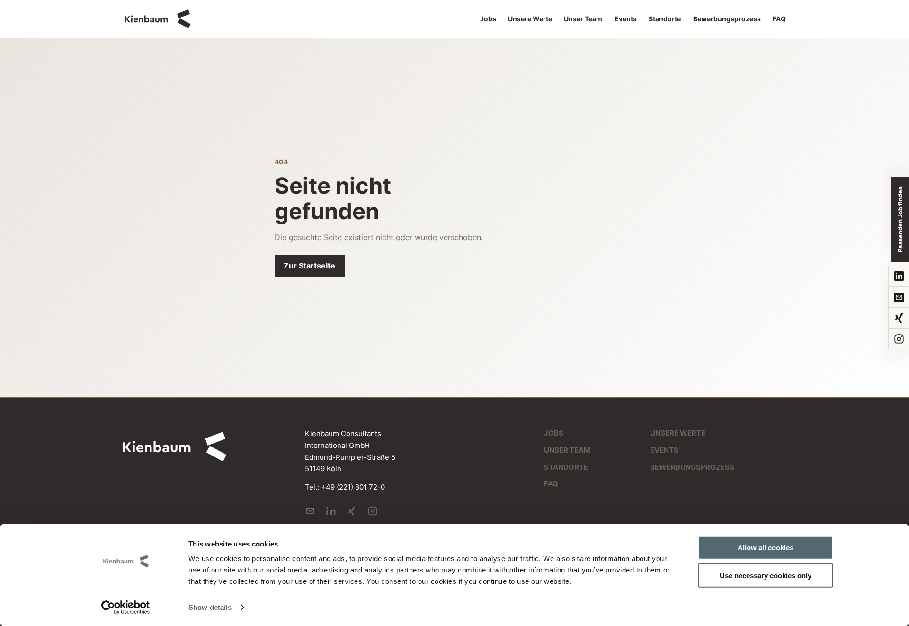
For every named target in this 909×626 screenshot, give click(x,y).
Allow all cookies (765, 548)
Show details (210, 607)
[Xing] (898, 317)
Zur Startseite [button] (309, 265)
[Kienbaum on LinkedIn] (331, 511)
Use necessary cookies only (765, 575)
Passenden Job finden (900, 219)
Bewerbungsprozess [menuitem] (727, 19)
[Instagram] (898, 338)
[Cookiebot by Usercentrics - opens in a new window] (125, 607)
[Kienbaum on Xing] (352, 511)
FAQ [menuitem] (779, 19)
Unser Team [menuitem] (583, 19)
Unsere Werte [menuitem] (530, 19)
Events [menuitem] (626, 19)
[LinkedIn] (898, 276)
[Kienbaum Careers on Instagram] (372, 511)
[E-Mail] (898, 296)
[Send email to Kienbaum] (310, 511)
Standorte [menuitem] (665, 19)
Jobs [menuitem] (488, 19)
